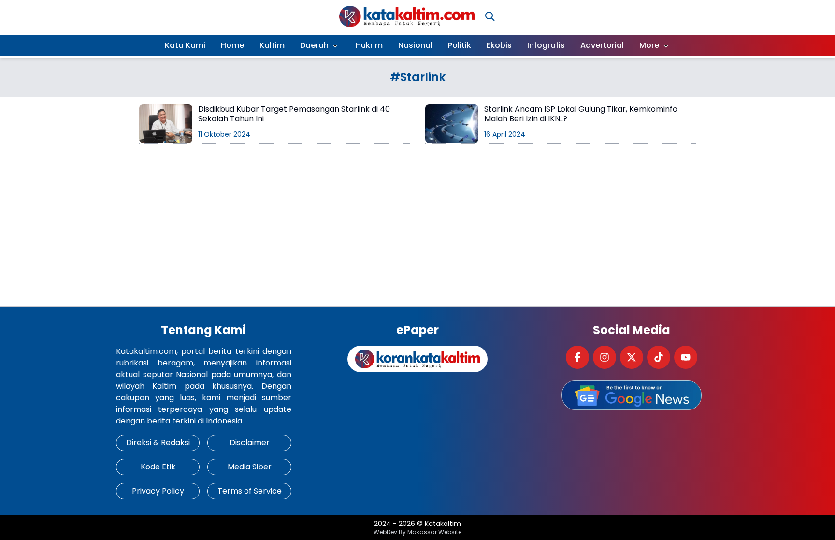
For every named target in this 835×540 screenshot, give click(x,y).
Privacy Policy (158, 490)
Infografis (546, 45)
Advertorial (602, 45)
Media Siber (250, 466)
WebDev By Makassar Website (417, 532)
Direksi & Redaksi (158, 442)
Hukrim (369, 45)
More (649, 45)
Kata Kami (185, 45)
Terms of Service (249, 490)
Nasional (415, 45)
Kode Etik (158, 466)
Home (232, 45)
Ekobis (499, 45)
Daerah (314, 45)
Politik (459, 45)
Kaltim (272, 45)
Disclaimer (250, 442)
